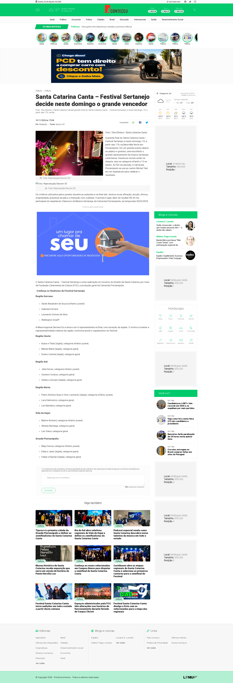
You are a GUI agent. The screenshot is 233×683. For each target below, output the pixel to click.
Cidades (100, 19)
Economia (76, 19)
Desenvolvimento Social (172, 19)
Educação (124, 19)
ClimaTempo (190, 95)
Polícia (89, 19)
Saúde (154, 19)
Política (63, 19)
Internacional (140, 19)
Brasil (112, 19)
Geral (52, 19)
